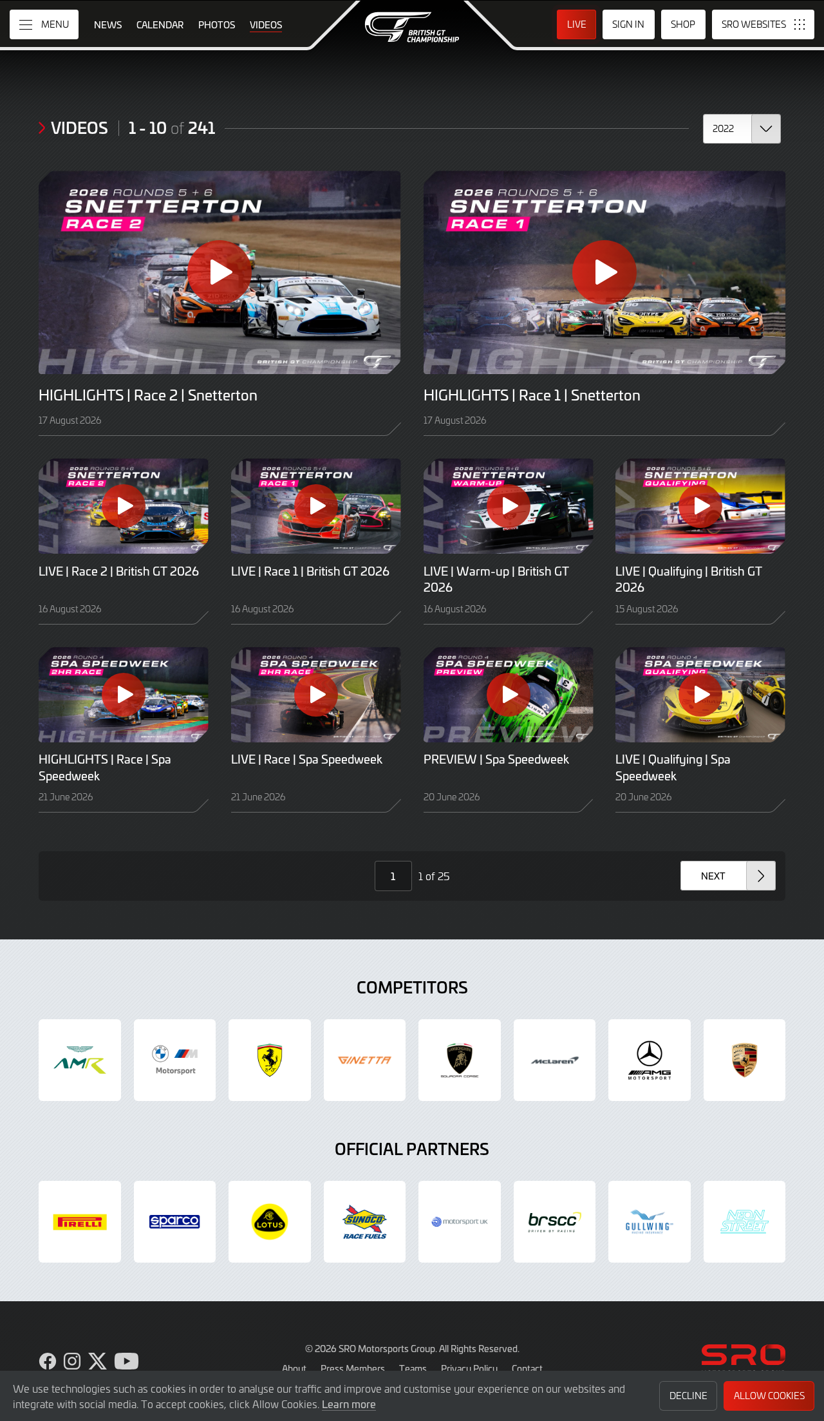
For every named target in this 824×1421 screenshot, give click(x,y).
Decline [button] (688, 1395)
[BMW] (175, 1060)
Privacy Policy (469, 1368)
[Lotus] (270, 1222)
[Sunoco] (365, 1222)
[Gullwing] (649, 1222)
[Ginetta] (365, 1060)
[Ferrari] (270, 1060)
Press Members (353, 1368)
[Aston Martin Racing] (80, 1060)
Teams (413, 1368)
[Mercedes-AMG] (649, 1060)
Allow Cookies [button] (769, 1395)
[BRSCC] (555, 1222)
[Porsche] (745, 1060)
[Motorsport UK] (459, 1222)
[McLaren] (555, 1060)
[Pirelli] (80, 1222)
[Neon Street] (745, 1222)
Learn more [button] (349, 1404)
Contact (527, 1368)
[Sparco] (175, 1222)
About (294, 1368)
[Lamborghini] (459, 1060)
